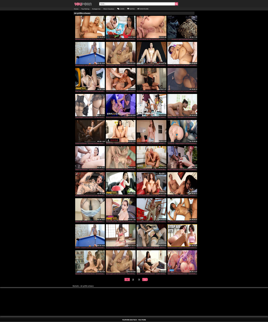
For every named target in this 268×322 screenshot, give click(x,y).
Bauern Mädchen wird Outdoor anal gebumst (182, 169)
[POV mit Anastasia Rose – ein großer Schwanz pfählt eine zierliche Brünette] (151, 53)
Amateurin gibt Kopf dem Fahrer (182, 39)
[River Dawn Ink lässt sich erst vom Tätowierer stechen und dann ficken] (90, 183)
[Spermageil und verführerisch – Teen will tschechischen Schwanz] (121, 261)
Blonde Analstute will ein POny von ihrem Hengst (91, 39)
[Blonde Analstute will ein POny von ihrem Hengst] (90, 27)
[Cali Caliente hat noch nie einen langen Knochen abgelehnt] (121, 79)
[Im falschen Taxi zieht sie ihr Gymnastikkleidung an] (121, 183)
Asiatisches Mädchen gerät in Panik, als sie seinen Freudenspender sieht (129, 247)
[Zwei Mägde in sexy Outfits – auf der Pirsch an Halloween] (90, 105)
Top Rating (85, 9)
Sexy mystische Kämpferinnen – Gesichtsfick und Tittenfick (187, 274)
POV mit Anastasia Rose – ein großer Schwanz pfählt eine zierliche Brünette (161, 65)
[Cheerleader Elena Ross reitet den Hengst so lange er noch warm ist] (151, 131)
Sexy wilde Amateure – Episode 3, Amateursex (182, 195)
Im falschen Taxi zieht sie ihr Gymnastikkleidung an (122, 195)
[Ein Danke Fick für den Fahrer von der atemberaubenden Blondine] (151, 79)
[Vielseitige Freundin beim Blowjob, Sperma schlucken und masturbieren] (151, 235)
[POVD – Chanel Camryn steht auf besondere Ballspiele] (90, 235)
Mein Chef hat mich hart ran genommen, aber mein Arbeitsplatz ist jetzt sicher (193, 91)
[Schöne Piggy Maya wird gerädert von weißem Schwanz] (182, 53)
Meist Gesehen (108, 9)
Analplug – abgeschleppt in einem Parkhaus (182, 143)
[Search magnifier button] (176, 3)
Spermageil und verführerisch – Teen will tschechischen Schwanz (127, 274)
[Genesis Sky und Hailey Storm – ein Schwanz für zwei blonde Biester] (90, 261)
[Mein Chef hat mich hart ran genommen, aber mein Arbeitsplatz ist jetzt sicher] (182, 79)
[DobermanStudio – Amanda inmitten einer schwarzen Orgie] (90, 131)
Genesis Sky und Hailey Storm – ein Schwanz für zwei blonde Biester (97, 274)
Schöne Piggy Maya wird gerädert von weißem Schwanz (186, 65)
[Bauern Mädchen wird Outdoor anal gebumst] (182, 157)
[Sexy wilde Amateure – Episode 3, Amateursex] (182, 183)
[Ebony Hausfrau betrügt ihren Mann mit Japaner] (182, 209)
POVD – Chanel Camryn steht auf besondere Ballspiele (93, 247)
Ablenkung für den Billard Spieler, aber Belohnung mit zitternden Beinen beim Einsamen (103, 65)
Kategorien (96, 9)
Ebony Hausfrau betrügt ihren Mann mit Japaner (183, 221)
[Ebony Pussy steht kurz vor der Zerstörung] (151, 183)
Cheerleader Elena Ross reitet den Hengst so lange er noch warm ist (158, 143)
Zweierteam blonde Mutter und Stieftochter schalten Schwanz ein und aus (130, 169)
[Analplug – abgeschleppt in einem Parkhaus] (182, 131)
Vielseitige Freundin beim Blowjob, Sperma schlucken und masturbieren (160, 247)
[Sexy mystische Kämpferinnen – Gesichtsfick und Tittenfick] (182, 261)
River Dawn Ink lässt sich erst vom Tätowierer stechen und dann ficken (98, 195)
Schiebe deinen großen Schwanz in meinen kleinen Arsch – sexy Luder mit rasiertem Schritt (166, 39)
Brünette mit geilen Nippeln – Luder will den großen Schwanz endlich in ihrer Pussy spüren (166, 274)
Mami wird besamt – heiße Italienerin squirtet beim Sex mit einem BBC (98, 169)
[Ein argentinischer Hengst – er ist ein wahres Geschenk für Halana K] (151, 209)
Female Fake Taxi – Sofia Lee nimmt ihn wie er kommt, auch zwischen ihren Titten (132, 221)
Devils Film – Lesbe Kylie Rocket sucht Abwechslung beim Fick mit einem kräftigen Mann (135, 143)
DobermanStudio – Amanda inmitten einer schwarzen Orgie (94, 143)
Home (76, 9)
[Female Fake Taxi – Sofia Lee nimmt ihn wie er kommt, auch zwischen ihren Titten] (121, 209)
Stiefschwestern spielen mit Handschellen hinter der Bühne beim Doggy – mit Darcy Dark (196, 247)
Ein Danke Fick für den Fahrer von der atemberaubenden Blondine (158, 91)
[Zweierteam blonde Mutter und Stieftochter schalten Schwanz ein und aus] (121, 157)
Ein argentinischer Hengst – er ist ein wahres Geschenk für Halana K (159, 221)
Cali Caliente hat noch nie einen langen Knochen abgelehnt (125, 91)
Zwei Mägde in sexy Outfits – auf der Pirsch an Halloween (94, 117)
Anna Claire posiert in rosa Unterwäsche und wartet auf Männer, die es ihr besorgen (133, 117)
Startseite (76, 286)
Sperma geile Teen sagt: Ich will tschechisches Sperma (123, 65)
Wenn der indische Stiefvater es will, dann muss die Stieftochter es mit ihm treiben (101, 221)
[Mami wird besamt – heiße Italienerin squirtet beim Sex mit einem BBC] (90, 157)
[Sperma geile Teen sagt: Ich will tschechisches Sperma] (121, 53)
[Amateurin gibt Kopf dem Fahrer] (182, 27)
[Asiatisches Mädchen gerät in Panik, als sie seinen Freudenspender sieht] (121, 235)
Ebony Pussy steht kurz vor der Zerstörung (151, 195)
